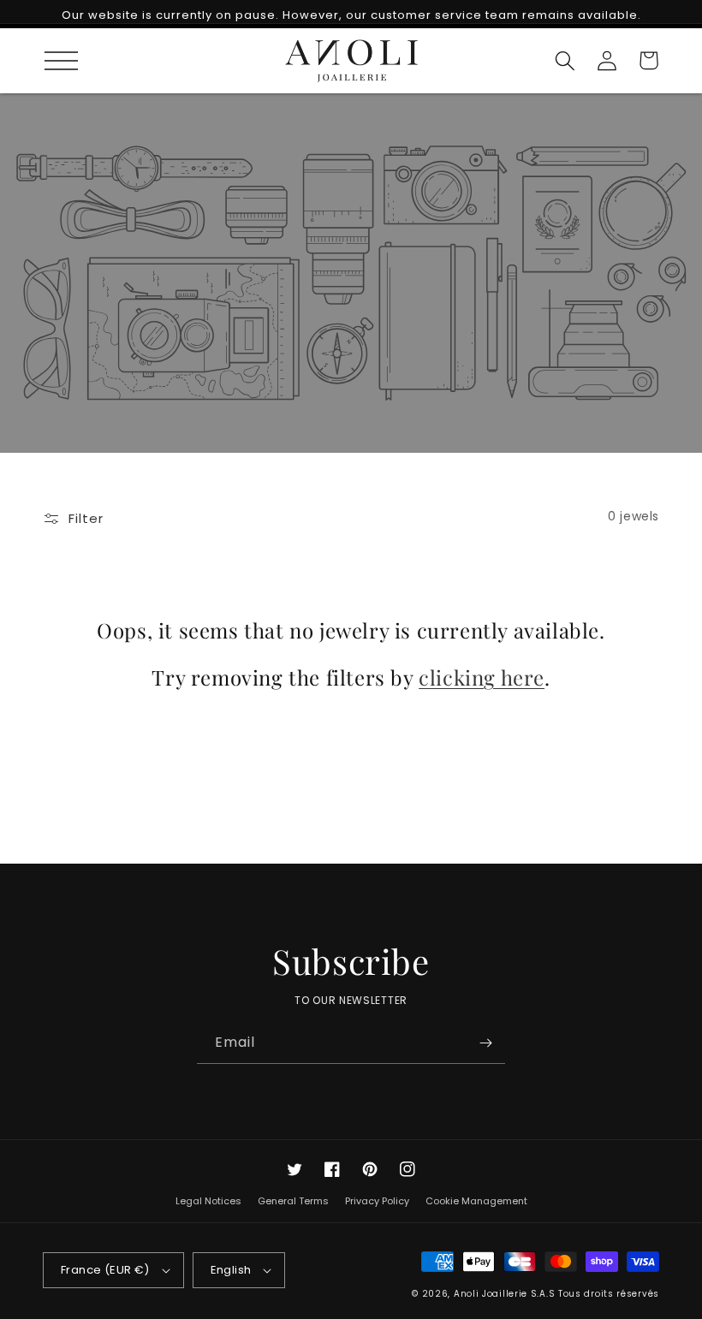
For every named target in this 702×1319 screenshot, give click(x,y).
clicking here (481, 677)
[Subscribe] (485, 1043)
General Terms (293, 1201)
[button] (53, 60)
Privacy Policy (377, 1201)
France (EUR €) (105, 1270)
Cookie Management (476, 1201)
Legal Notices (208, 1202)
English (231, 1270)
